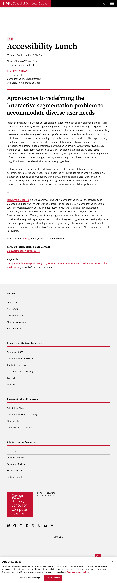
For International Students (19, 427)
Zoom (24, 238)
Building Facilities (15, 457)
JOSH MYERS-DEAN (17, 71)
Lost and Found (14, 477)
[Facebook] (14, 525)
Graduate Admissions (17, 365)
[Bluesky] (8, 525)
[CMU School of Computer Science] (25, 3)
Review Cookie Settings (30, 577)
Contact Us (12, 302)
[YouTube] (45, 525)
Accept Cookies (53, 577)
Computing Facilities (16, 464)
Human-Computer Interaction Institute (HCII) (72, 263)
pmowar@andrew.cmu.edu (21, 250)
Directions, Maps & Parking (20, 371)
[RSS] (52, 525)
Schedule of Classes (16, 408)
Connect (11, 293)
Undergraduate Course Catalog (22, 414)
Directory (11, 451)
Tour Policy (12, 378)
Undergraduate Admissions (20, 358)
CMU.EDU (58, 536)
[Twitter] (39, 525)
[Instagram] (21, 525)
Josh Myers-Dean (16, 199)
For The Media (14, 328)
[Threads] (33, 525)
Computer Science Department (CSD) (27, 263)
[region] (58, 570)
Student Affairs (14, 421)
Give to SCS (12, 309)
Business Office (14, 470)
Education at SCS (15, 352)
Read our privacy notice (78, 572)
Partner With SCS (15, 315)
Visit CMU (11, 384)
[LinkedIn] (27, 525)
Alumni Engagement (16, 322)
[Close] (112, 562)
